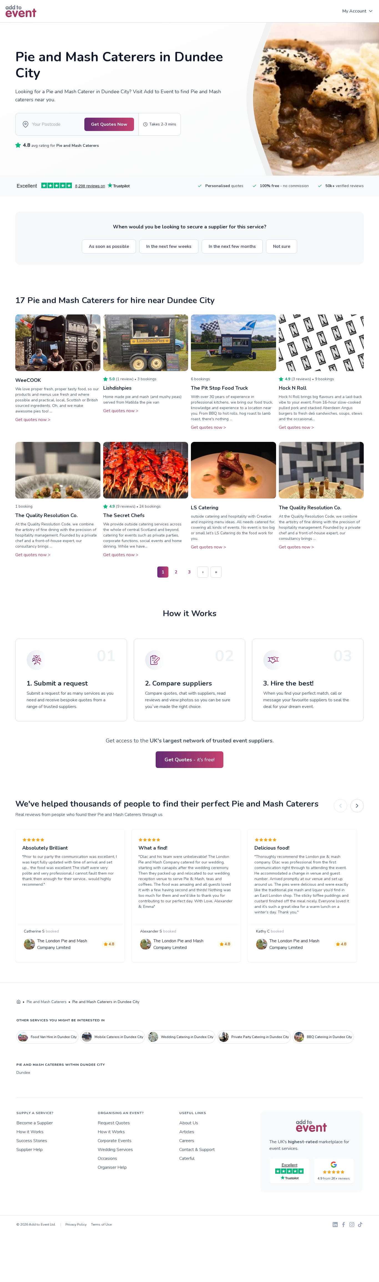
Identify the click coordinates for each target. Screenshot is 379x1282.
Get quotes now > (32, 420)
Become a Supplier (34, 1123)
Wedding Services (115, 1150)
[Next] (357, 805)
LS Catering (204, 507)
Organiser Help (112, 1167)
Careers (186, 1141)
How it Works (30, 1132)
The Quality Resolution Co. (46, 515)
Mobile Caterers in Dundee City (119, 1037)
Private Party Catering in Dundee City (260, 1037)
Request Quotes (114, 1123)
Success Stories (31, 1141)
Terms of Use (101, 1224)
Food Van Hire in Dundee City (54, 1037)
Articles (186, 1132)
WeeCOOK (28, 380)
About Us (188, 1123)
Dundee (23, 1072)
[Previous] (340, 805)
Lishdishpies (117, 388)
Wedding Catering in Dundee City (187, 1037)
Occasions (107, 1158)
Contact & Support (197, 1150)
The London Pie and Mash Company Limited (62, 944)
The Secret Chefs (124, 515)
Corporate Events (115, 1141)
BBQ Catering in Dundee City (329, 1037)
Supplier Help (29, 1150)
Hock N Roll (293, 388)
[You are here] (18, 1001)
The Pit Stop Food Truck (219, 388)
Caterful (186, 1158)
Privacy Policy (76, 1224)
